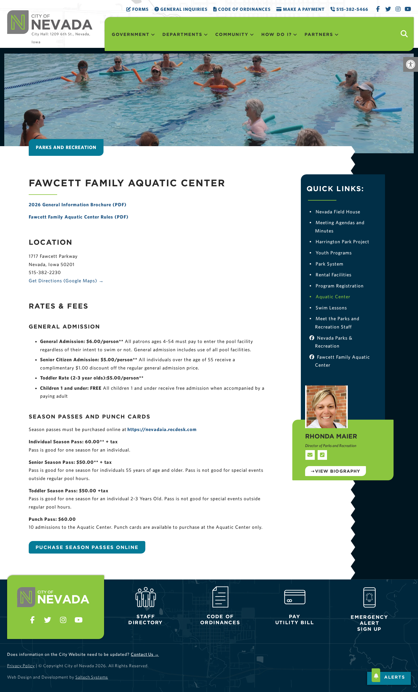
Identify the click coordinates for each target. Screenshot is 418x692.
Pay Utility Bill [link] (294, 619)
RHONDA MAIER (331, 436)
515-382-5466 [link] (351, 9)
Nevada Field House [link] (334, 211)
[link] (410, 64)
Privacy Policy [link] (21, 665)
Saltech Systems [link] (91, 677)
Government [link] (131, 34)
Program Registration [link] (336, 285)
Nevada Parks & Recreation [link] (333, 342)
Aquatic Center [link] (329, 296)
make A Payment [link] (303, 9)
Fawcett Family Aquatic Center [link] (342, 361)
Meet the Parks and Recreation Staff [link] (334, 322)
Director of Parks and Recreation (330, 445)
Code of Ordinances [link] (244, 9)
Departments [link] (182, 34)
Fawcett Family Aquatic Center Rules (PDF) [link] (79, 216)
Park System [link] (326, 263)
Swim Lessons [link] (328, 307)
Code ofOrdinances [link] (220, 619)
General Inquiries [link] (183, 9)
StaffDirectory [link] (145, 619)
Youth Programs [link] (330, 252)
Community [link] (232, 34)
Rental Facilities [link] (330, 274)
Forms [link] (140, 9)
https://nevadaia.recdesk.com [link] (162, 429)
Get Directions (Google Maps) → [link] (66, 280)
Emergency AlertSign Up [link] (369, 623)
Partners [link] (319, 34)
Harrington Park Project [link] (339, 241)
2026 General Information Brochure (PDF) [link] (78, 204)
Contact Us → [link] (145, 654)
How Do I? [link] (276, 34)
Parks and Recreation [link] (66, 147)
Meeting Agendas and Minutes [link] (336, 226)
